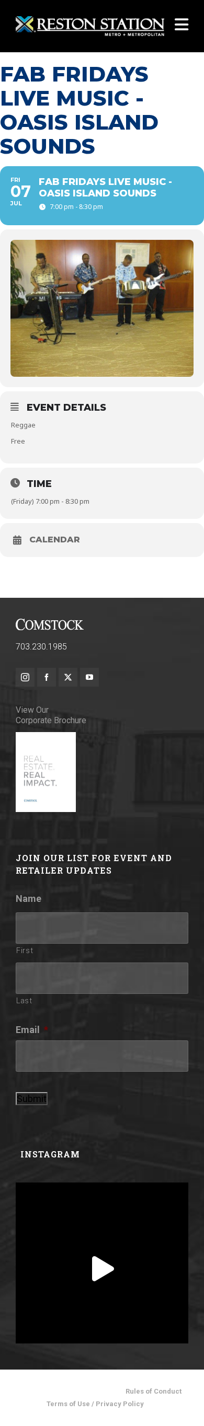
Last (24, 1000)
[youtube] (89, 677)
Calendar (54, 539)
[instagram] (25, 677)
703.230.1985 (41, 647)
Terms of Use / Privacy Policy (95, 1404)
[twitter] (68, 677)
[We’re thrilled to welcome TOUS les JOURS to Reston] (102, 1268)
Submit (32, 1098)
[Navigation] (181, 26)
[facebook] (46, 677)
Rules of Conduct (154, 1391)
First (24, 950)
